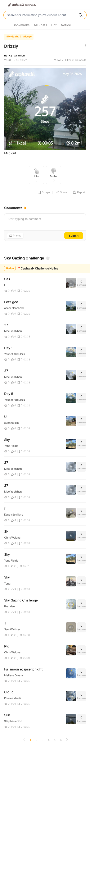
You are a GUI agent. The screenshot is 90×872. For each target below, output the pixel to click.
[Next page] (66, 739)
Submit (73, 235)
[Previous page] (24, 739)
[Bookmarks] (47, 258)
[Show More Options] (6, 25)
